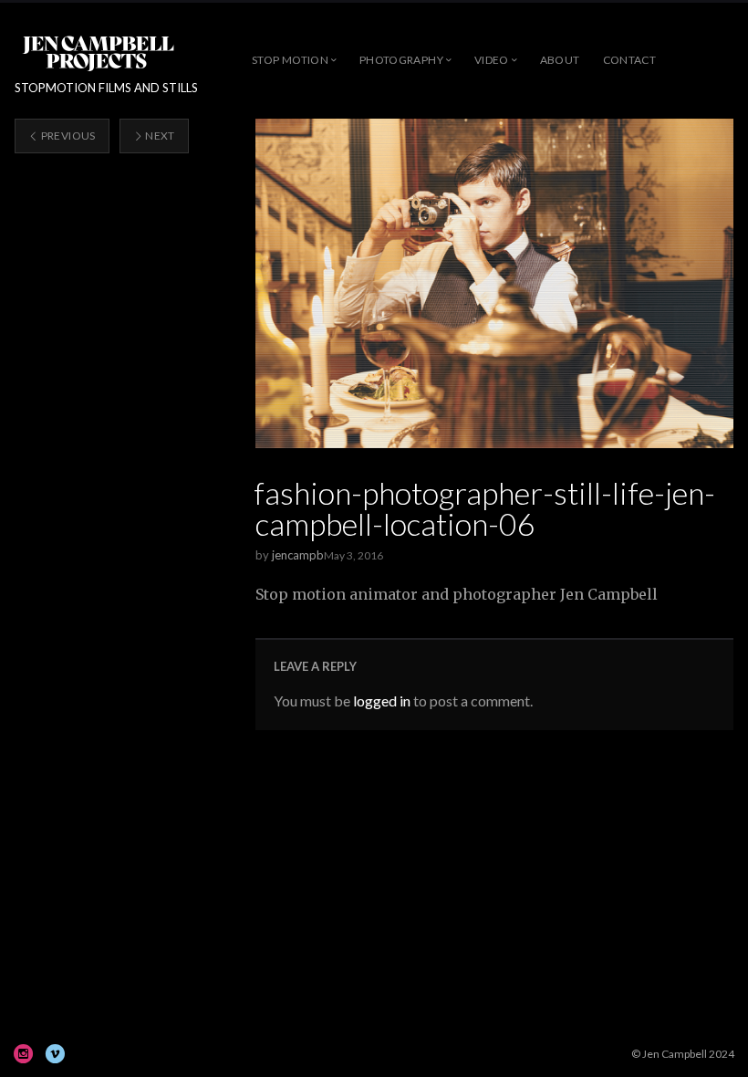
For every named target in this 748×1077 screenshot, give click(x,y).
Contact (630, 60)
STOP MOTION (290, 60)
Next (159, 135)
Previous (66, 135)
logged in (381, 700)
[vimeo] (55, 1053)
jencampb (298, 555)
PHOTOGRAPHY (401, 60)
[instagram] (24, 1053)
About (560, 60)
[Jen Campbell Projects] (98, 52)
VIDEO (491, 60)
